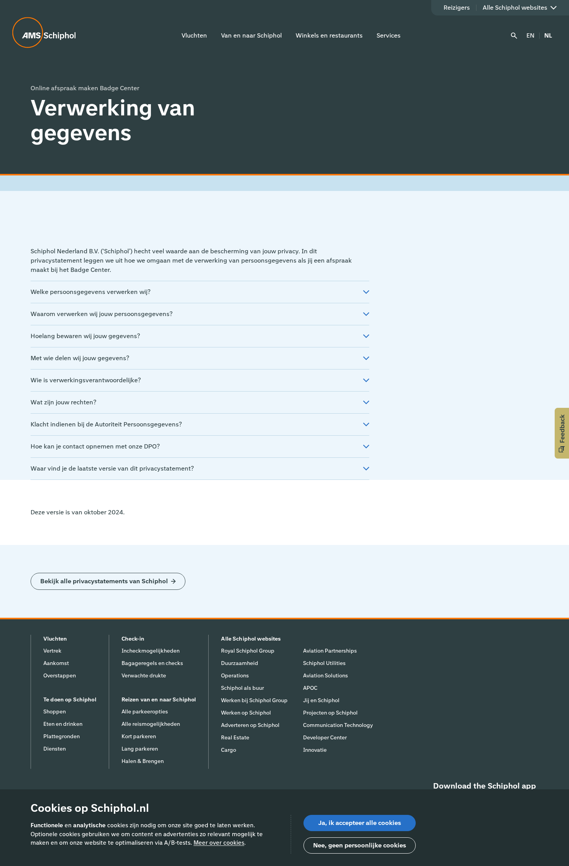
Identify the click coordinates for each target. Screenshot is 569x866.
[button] (562, 433)
